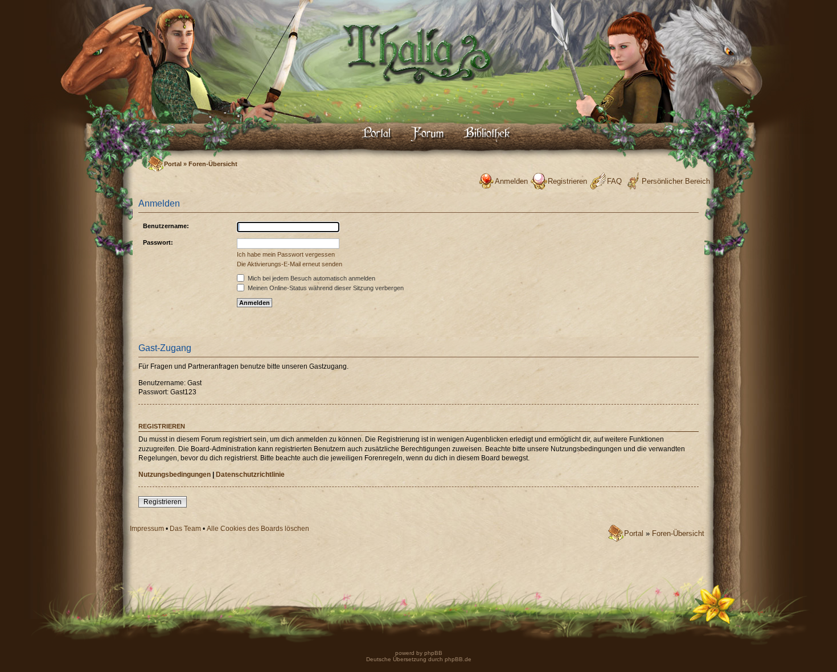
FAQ (614, 181)
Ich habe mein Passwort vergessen (286, 254)
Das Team (185, 529)
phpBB (432, 653)
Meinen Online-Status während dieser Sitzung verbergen (325, 288)
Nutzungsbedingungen (174, 475)
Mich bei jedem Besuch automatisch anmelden (310, 278)
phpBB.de (458, 659)
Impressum (147, 529)
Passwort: (158, 242)
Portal (173, 163)
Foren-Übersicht (212, 163)
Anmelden (511, 181)
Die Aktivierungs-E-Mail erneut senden (289, 264)
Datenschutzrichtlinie (250, 475)
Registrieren (567, 181)
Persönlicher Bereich (676, 181)
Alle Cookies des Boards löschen (258, 529)
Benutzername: (166, 225)
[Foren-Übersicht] (418, 94)
